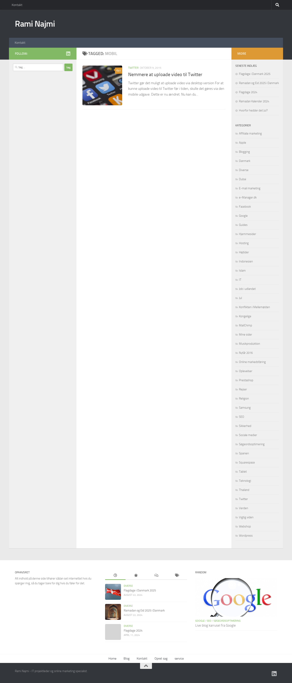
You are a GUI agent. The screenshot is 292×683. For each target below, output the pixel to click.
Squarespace (247, 462)
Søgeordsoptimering (252, 444)
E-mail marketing (249, 188)
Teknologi (245, 481)
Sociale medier (248, 435)
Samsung (245, 407)
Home (112, 658)
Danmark (244, 161)
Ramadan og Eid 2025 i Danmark (259, 83)
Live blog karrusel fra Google (215, 625)
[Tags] (176, 575)
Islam (242, 270)
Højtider (244, 252)
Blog (127, 658)
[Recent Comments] (156, 575)
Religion (244, 398)
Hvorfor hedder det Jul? (253, 110)
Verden (243, 508)
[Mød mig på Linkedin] (68, 53)
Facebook (245, 206)
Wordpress (246, 535)
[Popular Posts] (136, 575)
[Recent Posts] (115, 575)
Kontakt (17, 5)
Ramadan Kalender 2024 (254, 101)
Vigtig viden (246, 517)
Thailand (244, 490)
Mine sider (245, 334)
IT (240, 280)
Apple (242, 142)
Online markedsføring (252, 362)
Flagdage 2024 (248, 92)
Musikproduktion (249, 343)
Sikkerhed (245, 426)
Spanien (244, 453)
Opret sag (161, 658)
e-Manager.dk (248, 197)
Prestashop (246, 380)
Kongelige (245, 316)
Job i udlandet (247, 289)
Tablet (243, 471)
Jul (240, 298)
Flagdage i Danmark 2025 (254, 74)
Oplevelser (245, 371)
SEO (241, 417)
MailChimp (245, 325)
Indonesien (246, 261)
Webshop (245, 526)
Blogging (244, 152)
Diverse (243, 170)
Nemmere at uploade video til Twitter (165, 74)
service (179, 658)
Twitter (133, 68)
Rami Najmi (35, 24)
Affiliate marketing (250, 133)
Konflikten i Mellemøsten (254, 307)
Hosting (244, 243)
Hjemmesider (247, 234)
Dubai (242, 179)
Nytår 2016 (246, 353)
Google (243, 216)
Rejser (243, 389)
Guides (243, 225)
